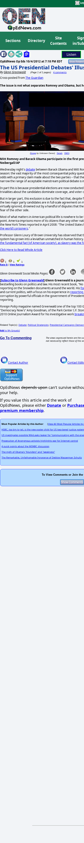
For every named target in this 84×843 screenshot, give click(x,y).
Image (33, 153)
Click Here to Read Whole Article (21, 250)
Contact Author (18, 363)
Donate (54, 405)
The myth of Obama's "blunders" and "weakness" (28, 451)
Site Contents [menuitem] (58, 41)
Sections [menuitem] (12, 40)
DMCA (66, 153)
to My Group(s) (10, 330)
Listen (71, 54)
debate (30, 169)
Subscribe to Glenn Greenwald (22, 280)
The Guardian (34, 78)
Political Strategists (38, 324)
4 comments (60, 72)
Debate (22, 324)
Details (59, 153)
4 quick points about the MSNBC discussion (25, 446)
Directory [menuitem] (36, 40)
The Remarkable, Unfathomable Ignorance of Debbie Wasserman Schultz (42, 457)
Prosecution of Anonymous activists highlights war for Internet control (40, 440)
